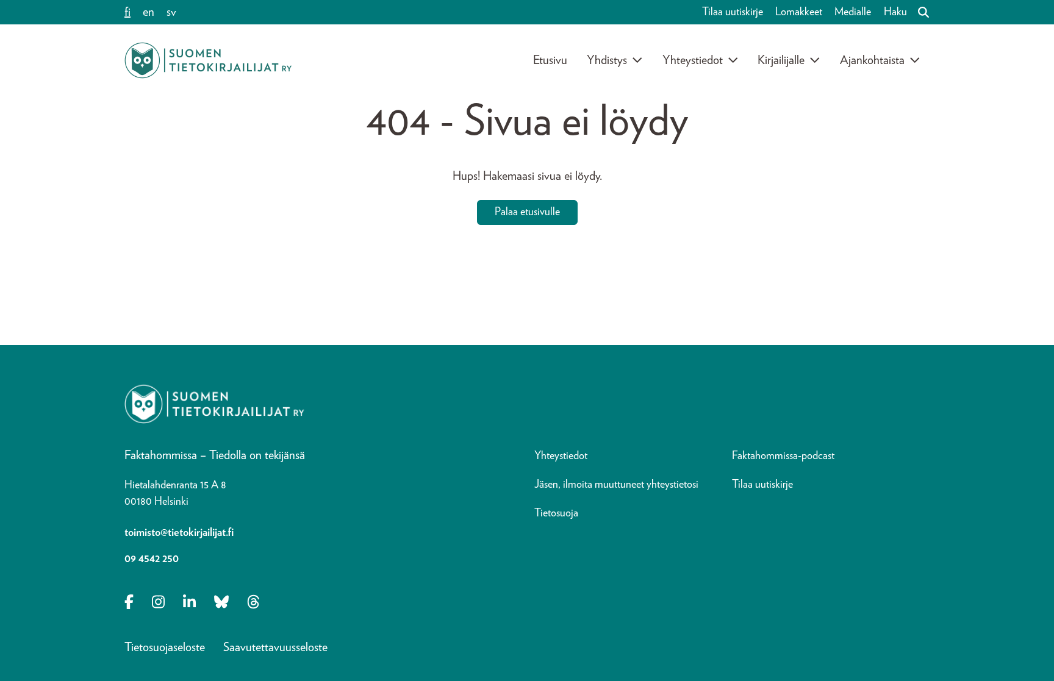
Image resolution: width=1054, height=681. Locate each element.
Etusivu (550, 60)
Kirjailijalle (781, 60)
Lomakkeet (798, 12)
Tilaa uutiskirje (732, 12)
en (148, 12)
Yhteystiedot (692, 60)
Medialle (852, 12)
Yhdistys (607, 60)
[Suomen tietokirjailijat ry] (208, 60)
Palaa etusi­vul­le (527, 212)
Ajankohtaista (872, 60)
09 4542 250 (151, 559)
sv (171, 12)
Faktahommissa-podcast (783, 456)
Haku (895, 12)
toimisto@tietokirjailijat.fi (179, 532)
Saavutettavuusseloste (275, 647)
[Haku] (919, 12)
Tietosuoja (556, 513)
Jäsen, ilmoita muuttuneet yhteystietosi (616, 484)
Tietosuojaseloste (164, 647)
